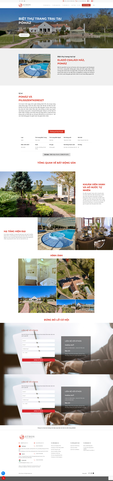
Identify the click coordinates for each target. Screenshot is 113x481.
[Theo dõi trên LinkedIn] (93, 473)
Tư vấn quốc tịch (56, 5)
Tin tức (78, 5)
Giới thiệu (73, 5)
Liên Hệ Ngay (86, 5)
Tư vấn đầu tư (65, 5)
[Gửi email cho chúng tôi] (24, 1)
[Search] (93, 5)
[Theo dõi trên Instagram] (22, 1)
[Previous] (21, 66)
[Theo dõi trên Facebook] (20, 1)
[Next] (48, 66)
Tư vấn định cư (46, 5)
